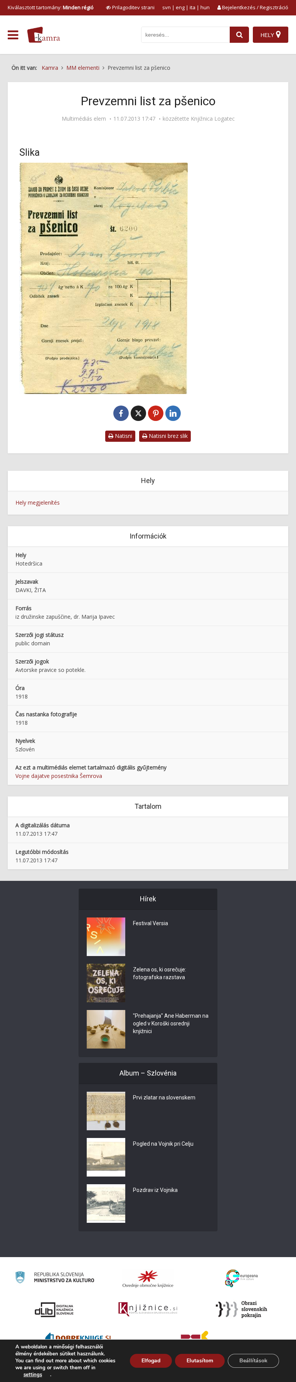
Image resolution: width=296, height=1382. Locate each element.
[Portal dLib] (54, 1309)
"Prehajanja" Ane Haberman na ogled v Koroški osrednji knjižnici (171, 1023)
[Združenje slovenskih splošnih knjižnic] (148, 1309)
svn (166, 7)
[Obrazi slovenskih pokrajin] (241, 1309)
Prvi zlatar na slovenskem (164, 1097)
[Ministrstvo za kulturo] (54, 1278)
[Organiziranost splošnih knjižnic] (148, 1278)
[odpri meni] (13, 35)
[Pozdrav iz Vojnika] (106, 1203)
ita (192, 7)
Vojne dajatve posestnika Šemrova (58, 775)
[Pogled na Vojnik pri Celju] (106, 1157)
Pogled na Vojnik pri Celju (163, 1144)
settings (33, 1374)
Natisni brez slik (167, 435)
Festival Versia (150, 923)
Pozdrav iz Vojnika (155, 1190)
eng (180, 7)
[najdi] (239, 35)
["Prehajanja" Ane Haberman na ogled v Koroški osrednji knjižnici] (106, 1029)
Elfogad (150, 1360)
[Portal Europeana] (241, 1278)
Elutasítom (200, 1360)
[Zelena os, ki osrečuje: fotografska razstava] (106, 983)
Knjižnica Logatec (213, 118)
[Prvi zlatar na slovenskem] (106, 1111)
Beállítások (253, 1360)
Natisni (122, 435)
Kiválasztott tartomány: (51, 7)
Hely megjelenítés (37, 502)
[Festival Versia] (106, 936)
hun (205, 7)
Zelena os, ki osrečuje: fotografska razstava (159, 973)
